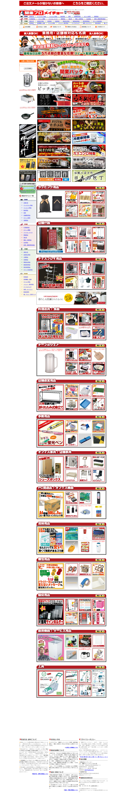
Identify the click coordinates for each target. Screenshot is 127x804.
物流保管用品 (27, 264)
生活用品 (26, 242)
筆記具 (25, 237)
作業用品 (26, 259)
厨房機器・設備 (27, 279)
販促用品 (26, 210)
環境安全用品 (27, 262)
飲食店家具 (26, 292)
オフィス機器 (27, 230)
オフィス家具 (27, 218)
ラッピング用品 (27, 207)
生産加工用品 (27, 254)
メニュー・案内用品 (29, 284)
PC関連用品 (26, 227)
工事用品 (26, 257)
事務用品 (26, 235)
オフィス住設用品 (28, 269)
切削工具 (26, 252)
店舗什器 (26, 202)
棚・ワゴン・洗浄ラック (30, 294)
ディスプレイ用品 (28, 205)
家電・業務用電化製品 (29, 245)
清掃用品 (26, 220)
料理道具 (26, 277)
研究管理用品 (27, 267)
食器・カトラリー (28, 289)
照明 (25, 213)
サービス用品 (27, 282)
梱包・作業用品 (27, 240)
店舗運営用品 (27, 215)
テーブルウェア (27, 287)
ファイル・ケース (28, 232)
